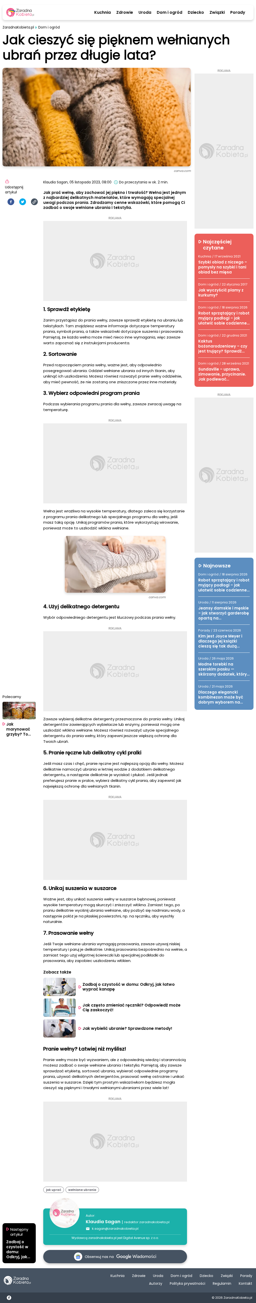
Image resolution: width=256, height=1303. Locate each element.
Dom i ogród (169, 12)
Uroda (144, 12)
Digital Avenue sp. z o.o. (141, 1238)
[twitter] (22, 201)
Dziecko (196, 12)
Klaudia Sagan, (55, 182)
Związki (217, 12)
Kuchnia (102, 12)
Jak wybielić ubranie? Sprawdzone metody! (127, 1028)
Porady (237, 12)
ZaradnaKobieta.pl (18, 27)
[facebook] (11, 201)
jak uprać (53, 1190)
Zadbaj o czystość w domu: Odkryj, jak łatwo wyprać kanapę (129, 987)
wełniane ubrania (82, 1190)
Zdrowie (124, 12)
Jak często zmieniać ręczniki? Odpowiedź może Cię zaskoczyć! (132, 1007)
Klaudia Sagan (103, 1221)
